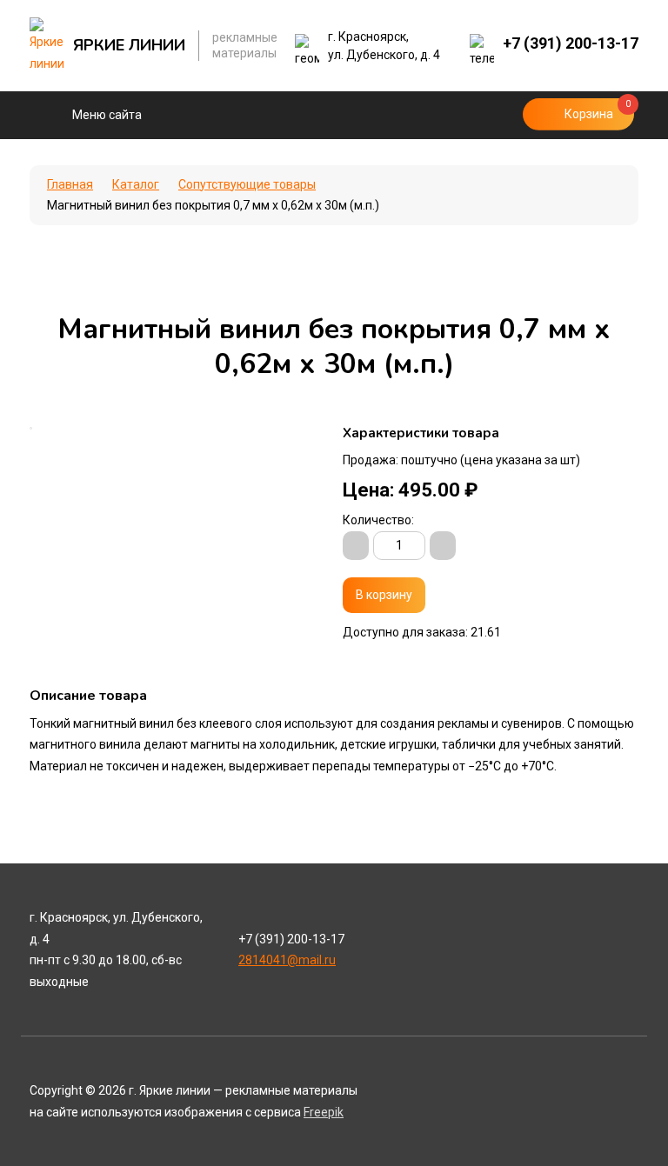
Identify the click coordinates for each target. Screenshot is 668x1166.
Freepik (324, 1112)
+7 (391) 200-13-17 (570, 43)
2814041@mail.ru (287, 960)
